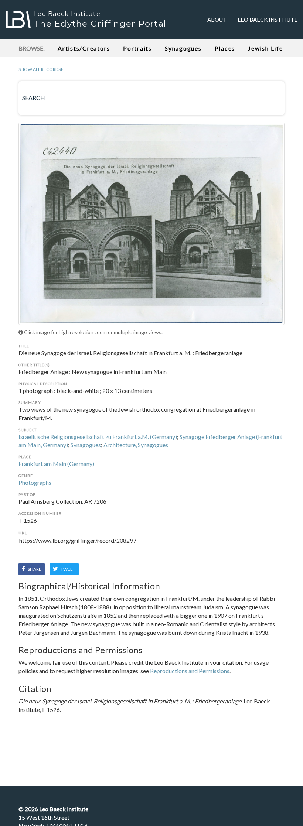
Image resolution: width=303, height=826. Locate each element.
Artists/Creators (84, 48)
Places (225, 48)
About (217, 19)
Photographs (34, 482)
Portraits (137, 48)
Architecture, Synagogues (135, 444)
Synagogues (183, 48)
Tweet (67, 569)
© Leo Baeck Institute (53, 808)
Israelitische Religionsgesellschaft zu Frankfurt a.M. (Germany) (97, 436)
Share (34, 569)
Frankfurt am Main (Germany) (56, 463)
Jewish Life (265, 48)
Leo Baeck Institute (267, 19)
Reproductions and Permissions (189, 670)
